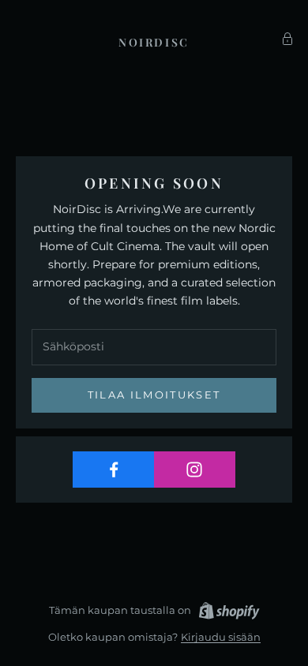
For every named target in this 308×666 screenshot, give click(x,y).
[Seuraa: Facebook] (113, 469)
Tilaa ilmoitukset (154, 394)
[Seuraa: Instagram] (195, 469)
